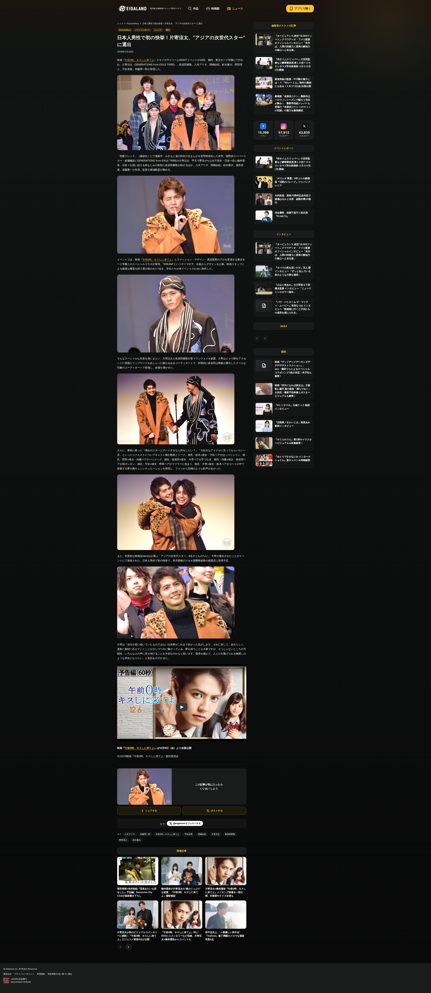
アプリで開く (300, 8)
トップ (120, 23)
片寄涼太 (215, 834)
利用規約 (41, 974)
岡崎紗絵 (202, 834)
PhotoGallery (133, 23)
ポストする (217, 810)
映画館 (215, 8)
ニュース (235, 8)
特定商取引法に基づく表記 (60, 974)
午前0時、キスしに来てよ (139, 60)
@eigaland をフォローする (187, 823)
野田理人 (123, 840)
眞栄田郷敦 (230, 834)
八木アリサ (130, 834)
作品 (195, 8)
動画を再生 (123, 666)
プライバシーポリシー (24, 974)
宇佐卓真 (189, 834)
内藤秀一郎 (145, 834)
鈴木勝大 (137, 840)
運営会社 (7, 974)
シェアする (151, 810)
